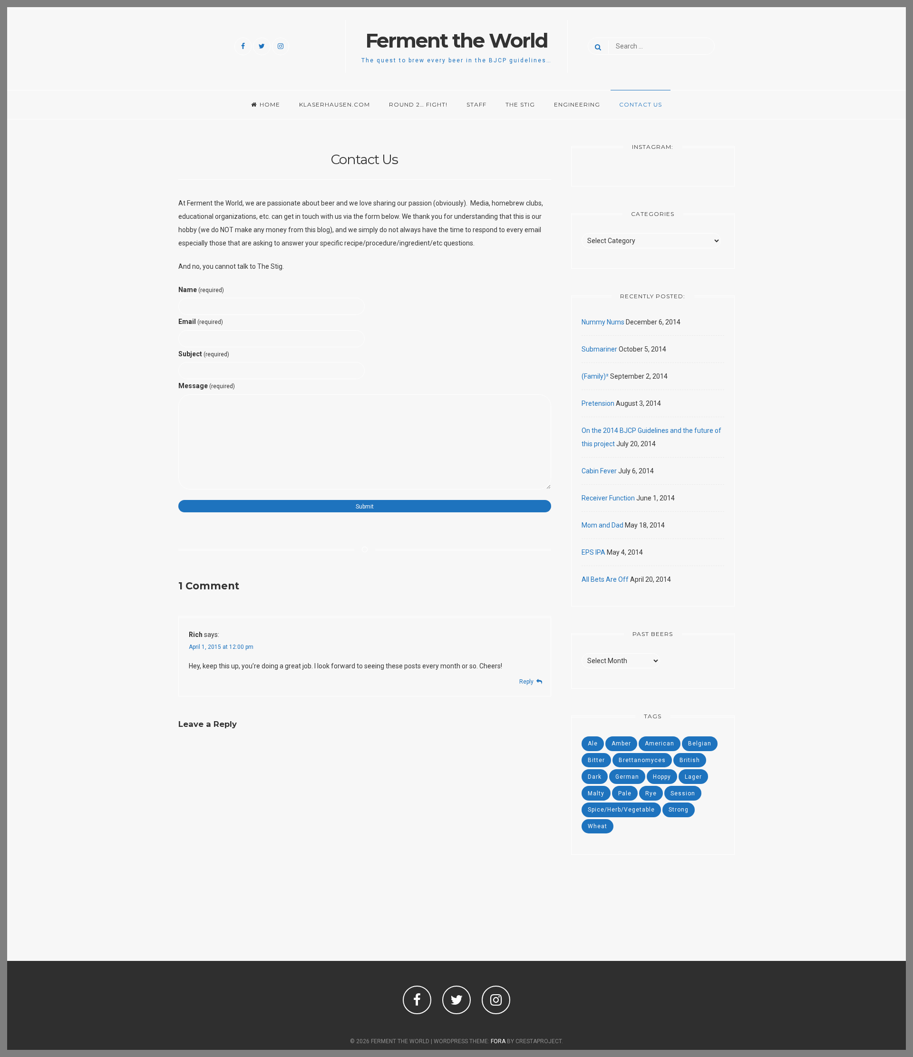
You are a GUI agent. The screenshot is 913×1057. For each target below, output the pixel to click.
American (659, 743)
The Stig (520, 104)
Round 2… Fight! (418, 104)
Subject (203, 354)
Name (201, 290)
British (690, 760)
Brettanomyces (642, 760)
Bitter (596, 760)
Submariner (599, 349)
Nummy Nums (603, 322)
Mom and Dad (602, 525)
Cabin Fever (599, 471)
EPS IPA (593, 552)
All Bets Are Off (605, 579)
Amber (621, 743)
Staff (476, 104)
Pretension (598, 403)
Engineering (577, 104)
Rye (651, 793)
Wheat (597, 826)
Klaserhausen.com (334, 104)
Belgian (699, 743)
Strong (679, 809)
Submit (365, 506)
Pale (624, 793)
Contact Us (640, 104)
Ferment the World (457, 40)
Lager (693, 776)
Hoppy (662, 776)
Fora (498, 1041)
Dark (595, 776)
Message (206, 386)
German (627, 776)
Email (200, 321)
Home (270, 104)
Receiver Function (608, 498)
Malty (596, 793)
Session (682, 793)
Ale (593, 743)
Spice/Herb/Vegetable (621, 809)
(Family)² (595, 376)
